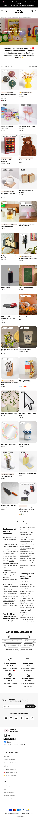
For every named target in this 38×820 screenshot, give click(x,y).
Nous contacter (8, 799)
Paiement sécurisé (9, 795)
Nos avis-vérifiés (9, 792)
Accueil (2, 17)
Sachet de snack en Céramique (7, 127)
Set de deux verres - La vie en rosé (27, 127)
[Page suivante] (27, 522)
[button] (2, 11)
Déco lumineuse (12, 649)
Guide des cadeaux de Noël (12, 641)
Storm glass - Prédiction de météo (9, 194)
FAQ (5, 789)
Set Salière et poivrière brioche (26, 191)
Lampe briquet (5, 287)
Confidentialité (25, 813)
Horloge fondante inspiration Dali (9, 383)
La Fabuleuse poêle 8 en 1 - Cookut (9, 95)
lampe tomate (24, 556)
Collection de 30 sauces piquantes (8, 160)
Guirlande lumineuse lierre (9, 413)
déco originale (13, 596)
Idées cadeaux (8, 17)
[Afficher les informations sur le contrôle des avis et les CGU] (25, 744)
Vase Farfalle (23, 94)
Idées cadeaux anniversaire (19, 637)
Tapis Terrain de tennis (26, 287)
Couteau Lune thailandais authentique (8, 506)
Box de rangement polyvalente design (25, 380)
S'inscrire (30, 706)
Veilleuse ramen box (25, 349)
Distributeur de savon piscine (27, 473)
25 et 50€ (22, 600)
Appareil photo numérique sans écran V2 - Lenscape (27, 508)
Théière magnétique (7, 226)
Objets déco (28, 645)
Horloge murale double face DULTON (9, 256)
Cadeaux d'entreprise (10, 763)
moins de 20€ (30, 591)
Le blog (6, 766)
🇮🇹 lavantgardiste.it (10, 769)
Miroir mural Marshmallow (8, 444)
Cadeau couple (30, 641)
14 (24, 522)
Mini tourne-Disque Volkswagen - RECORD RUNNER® (8, 318)
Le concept (7, 756)
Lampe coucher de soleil (26, 317)
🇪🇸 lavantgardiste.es (10, 776)
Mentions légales (20, 816)
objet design (7, 589)
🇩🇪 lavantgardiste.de (10, 772)
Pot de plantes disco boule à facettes (9, 350)
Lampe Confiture (24, 444)
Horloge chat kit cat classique (28, 258)
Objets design (26, 649)
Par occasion (15, 17)
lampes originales (8, 601)
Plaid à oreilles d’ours (25, 160)
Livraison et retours (9, 786)
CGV (32, 813)
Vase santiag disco (6, 476)
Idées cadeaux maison (13, 645)
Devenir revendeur (9, 759)
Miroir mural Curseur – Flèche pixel (27, 414)
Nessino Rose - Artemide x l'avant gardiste (27, 224)
